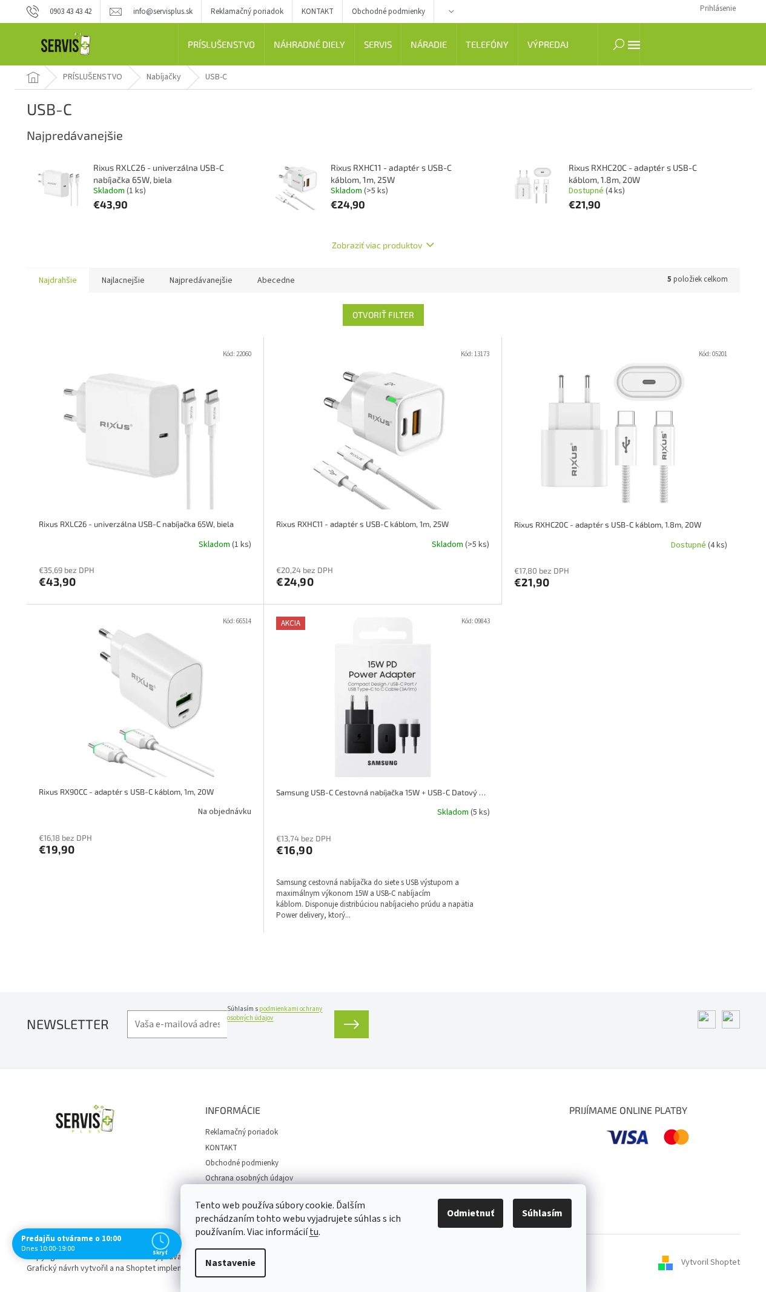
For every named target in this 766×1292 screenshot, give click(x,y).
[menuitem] (221, 44)
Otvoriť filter (383, 315)
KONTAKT (318, 11)
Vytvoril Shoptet (710, 1263)
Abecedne (276, 280)
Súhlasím (542, 1213)
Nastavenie (230, 1263)
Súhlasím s (274, 1013)
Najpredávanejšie (201, 280)
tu (314, 1232)
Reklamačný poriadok (247, 11)
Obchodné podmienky (388, 11)
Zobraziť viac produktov (377, 245)
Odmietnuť (470, 1213)
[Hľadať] (619, 44)
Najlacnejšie (123, 280)
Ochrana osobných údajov (249, 1178)
